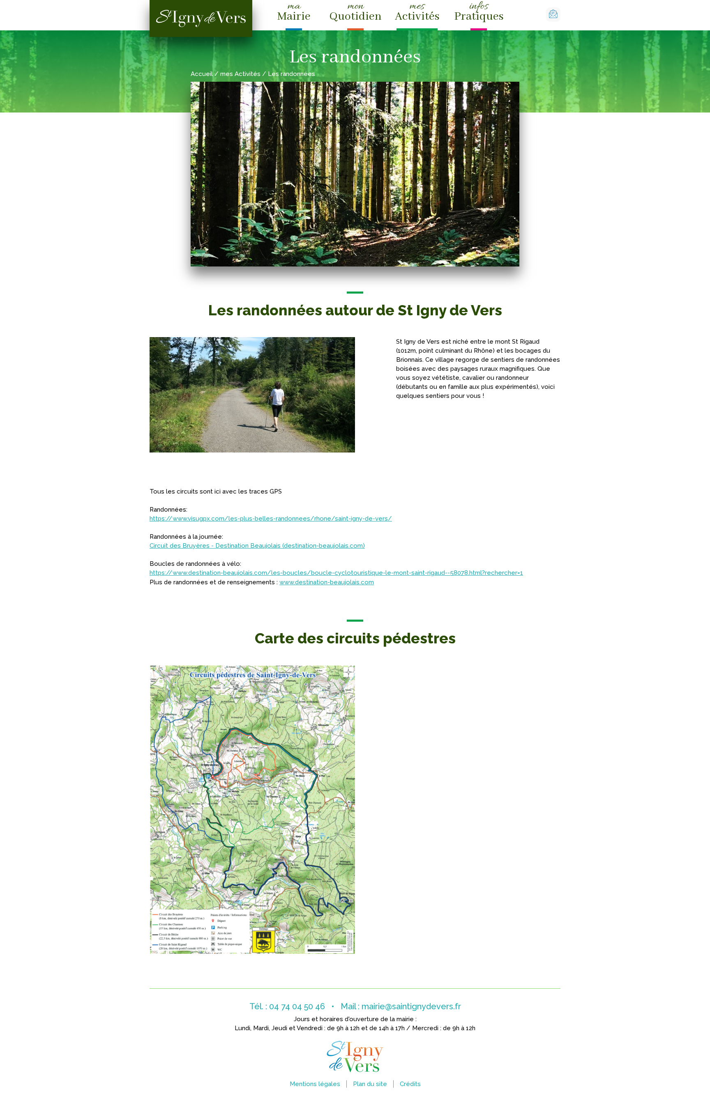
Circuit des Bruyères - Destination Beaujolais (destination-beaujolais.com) (257, 545)
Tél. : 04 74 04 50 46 (287, 1006)
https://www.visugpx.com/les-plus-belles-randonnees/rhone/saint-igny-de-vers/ (271, 518)
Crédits (410, 1084)
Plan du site (370, 1084)
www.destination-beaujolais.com (326, 582)
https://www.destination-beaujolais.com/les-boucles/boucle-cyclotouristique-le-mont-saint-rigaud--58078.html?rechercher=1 (336, 572)
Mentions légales (315, 1084)
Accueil (202, 74)
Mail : (401, 1006)
